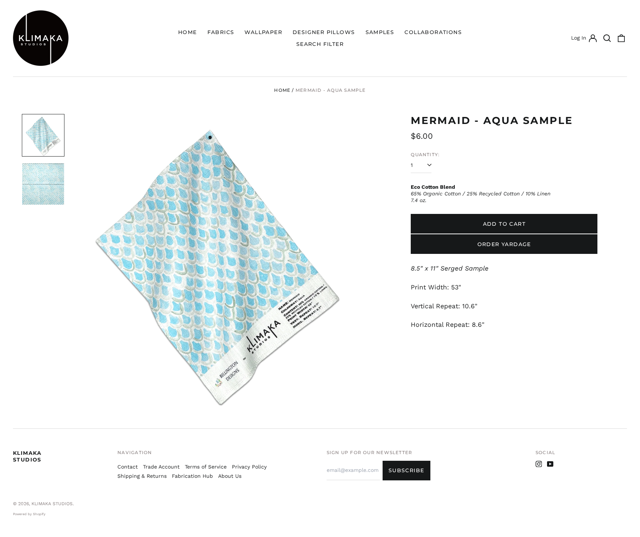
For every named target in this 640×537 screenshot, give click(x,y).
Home (187, 32)
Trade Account (161, 467)
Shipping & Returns (142, 476)
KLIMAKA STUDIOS (27, 456)
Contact (127, 467)
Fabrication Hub (192, 476)
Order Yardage (504, 244)
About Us (229, 476)
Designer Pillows (324, 32)
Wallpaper (263, 32)
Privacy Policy (249, 467)
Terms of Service (206, 467)
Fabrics (220, 32)
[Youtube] (550, 464)
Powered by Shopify (29, 514)
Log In (583, 39)
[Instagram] (539, 464)
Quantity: (425, 154)
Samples (380, 32)
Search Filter (320, 44)
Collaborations (433, 32)
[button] (607, 38)
